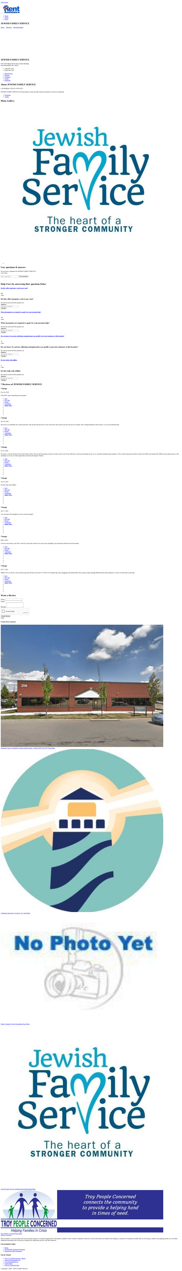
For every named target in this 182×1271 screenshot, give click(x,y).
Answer (4, 308)
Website (7, 75)
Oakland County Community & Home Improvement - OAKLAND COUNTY (24, 748)
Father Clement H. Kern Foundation (11, 1024)
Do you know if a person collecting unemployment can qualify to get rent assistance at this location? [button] (32, 336)
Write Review (9, 73)
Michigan (9, 27)
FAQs (6, 19)
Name (2, 599)
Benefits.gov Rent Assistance (13, 1251)
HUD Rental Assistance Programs (15, 1249)
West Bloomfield (18, 27)
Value (2, 618)
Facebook (7, 77)
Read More (51, 748)
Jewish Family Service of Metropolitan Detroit (14, 1189)
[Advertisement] (91, 43)
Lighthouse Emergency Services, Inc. (12, 913)
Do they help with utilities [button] (9, 360)
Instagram (7, 80)
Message (3, 607)
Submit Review (6, 616)
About (6, 17)
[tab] (91, 288)
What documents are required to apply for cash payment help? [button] (21, 312)
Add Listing (4, 2)
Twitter (7, 79)
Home (6, 16)
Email (2, 601)
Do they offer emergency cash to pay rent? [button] (14, 288)
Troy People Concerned (8, 1233)
